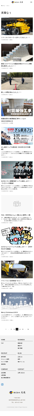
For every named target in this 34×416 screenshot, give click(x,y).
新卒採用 (3, 356)
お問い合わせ (21, 372)
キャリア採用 (4, 361)
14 (20, 329)
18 (28, 329)
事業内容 (20, 343)
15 (22, 329)
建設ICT (20, 345)
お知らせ (20, 356)
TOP (2, 343)
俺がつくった (21, 361)
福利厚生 (3, 364)
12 (14, 329)
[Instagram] (2, 384)
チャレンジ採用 (5, 359)
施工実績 (20, 348)
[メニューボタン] (31, 2)
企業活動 (3, 375)
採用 (19, 359)
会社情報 (3, 372)
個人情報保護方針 (5, 377)
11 (11, 329)
